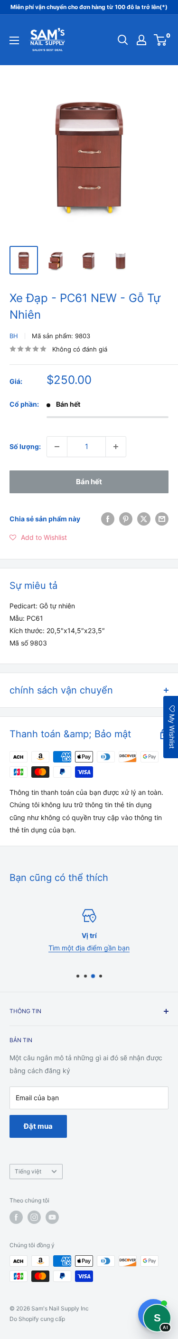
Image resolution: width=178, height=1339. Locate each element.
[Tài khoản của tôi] (141, 40)
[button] (38, 537)
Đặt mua (38, 1126)
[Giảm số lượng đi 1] (57, 447)
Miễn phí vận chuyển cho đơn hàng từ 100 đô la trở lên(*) (89, 6)
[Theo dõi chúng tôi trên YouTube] (52, 1217)
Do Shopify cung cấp (37, 1318)
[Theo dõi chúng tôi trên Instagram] (34, 1217)
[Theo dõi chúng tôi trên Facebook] (16, 1217)
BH (13, 336)
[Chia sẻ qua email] (162, 519)
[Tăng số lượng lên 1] (116, 447)
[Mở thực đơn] (14, 40)
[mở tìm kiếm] (123, 40)
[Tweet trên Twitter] (143, 519)
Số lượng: (25, 446)
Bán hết (89, 481)
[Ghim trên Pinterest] (125, 519)
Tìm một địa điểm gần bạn (89, 948)
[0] (161, 40)
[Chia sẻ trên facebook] (107, 519)
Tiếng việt (28, 1171)
